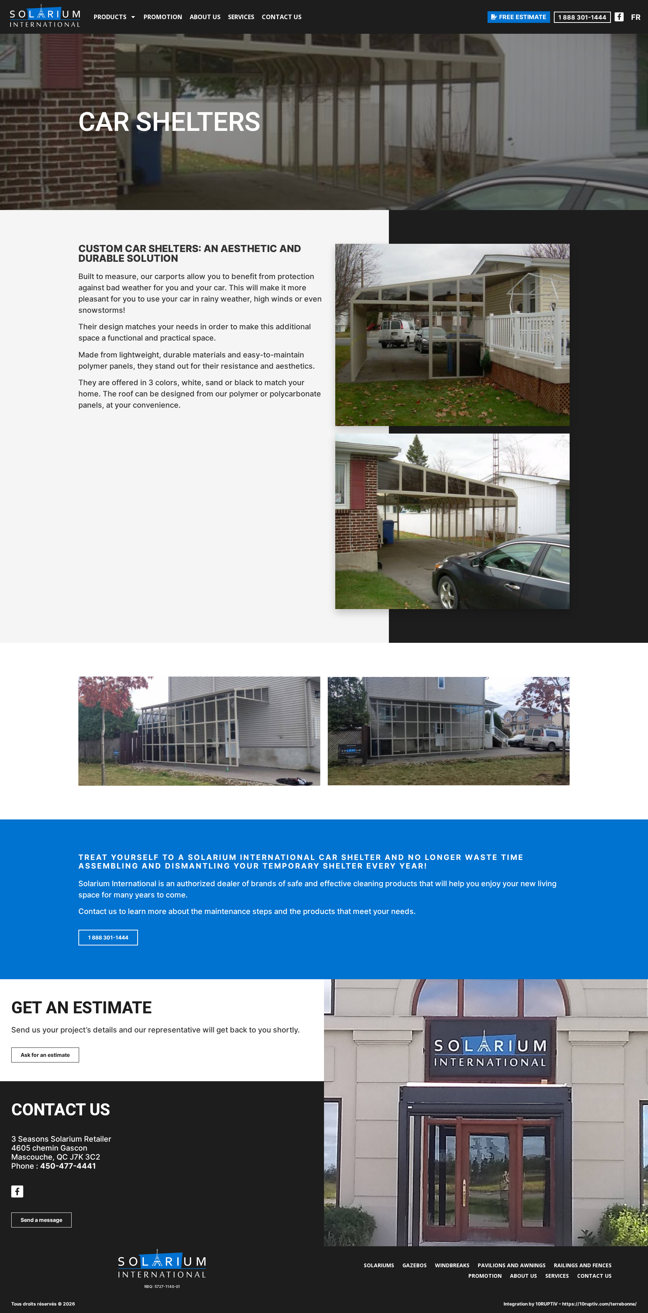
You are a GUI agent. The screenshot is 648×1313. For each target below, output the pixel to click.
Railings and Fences (583, 1265)
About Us (205, 17)
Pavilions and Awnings (512, 1265)
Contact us (282, 17)
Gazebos (414, 1265)
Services (241, 17)
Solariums (379, 1265)
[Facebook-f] (619, 16)
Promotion (163, 17)
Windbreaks (452, 1265)
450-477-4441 (68, 1165)
